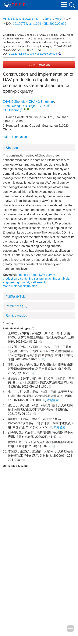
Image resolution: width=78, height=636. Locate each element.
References (16, 306)
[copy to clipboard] (59, 53)
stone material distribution (20, 286)
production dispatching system (23, 278)
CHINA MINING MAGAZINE (22, 19)
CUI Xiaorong (12, 110)
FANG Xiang (11, 106)
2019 (47, 19)
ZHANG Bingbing (41, 101)
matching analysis (57, 278)
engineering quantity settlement (24, 282)
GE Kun (43, 106)
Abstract (12, 147)
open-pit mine (28, 274)
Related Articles (16, 315)
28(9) (58, 19)
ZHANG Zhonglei (14, 101)
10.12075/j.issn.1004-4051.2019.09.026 (39, 23)
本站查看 (52, 400)
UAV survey (47, 274)
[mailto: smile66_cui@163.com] (28, 109)
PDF (41, 65)
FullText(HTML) (16, 296)
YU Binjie (29, 106)
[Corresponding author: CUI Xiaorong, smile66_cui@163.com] (25, 109)
